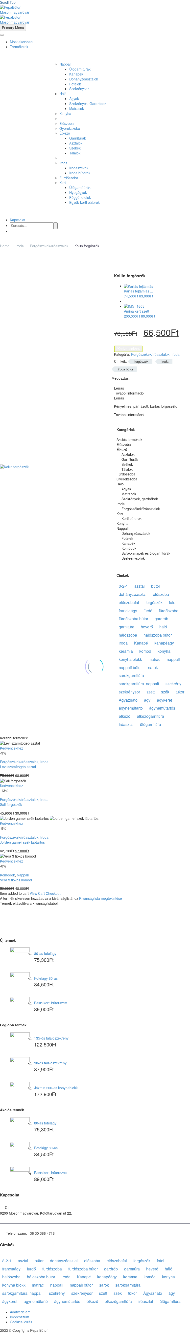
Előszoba (66, 123)
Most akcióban (21, 41)
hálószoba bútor (157, 635)
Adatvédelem (20, 1311)
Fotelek (75, 83)
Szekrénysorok (133, 558)
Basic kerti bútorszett (50, 1002)
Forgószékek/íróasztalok (49, 245)
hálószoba (128, 635)
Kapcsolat (17, 219)
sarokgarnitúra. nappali (139, 683)
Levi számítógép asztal (18, 766)
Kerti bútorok (131, 518)
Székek (75, 147)
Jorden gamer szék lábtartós (22, 842)
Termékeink (19, 46)
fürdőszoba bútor (133, 618)
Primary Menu (13, 27)
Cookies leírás (21, 1321)
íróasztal (126, 724)
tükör (180, 692)
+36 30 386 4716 (41, 1233)
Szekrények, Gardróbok (87, 103)
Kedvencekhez (128, 348)
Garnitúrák (77, 138)
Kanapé (141, 643)
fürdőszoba (168, 610)
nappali (173, 659)
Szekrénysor (79, 88)
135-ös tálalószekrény (51, 1038)
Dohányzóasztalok (83, 78)
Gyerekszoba (69, 128)
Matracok (76, 108)
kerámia (126, 651)
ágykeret (164, 700)
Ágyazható (128, 700)
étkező (124, 716)
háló (163, 627)
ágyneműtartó (131, 708)
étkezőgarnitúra (150, 716)
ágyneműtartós (162, 708)
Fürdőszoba (68, 177)
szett (150, 692)
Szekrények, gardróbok (139, 499)
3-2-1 (123, 586)
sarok (153, 667)
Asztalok (75, 143)
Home (4, 245)
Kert (62, 182)
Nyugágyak (78, 192)
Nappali (65, 64)
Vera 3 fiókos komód (16, 879)
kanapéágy (164, 643)
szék (165, 692)
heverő (147, 627)
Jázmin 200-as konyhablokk (56, 1087)
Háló (63, 93)
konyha (164, 651)
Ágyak (74, 98)
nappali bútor (130, 667)
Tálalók (74, 152)
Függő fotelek (80, 197)
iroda (165, 361)
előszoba (161, 594)
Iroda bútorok (79, 172)
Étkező (64, 133)
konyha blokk (130, 659)
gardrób (161, 618)
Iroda (63, 162)
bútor (155, 586)
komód (145, 651)
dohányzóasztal (132, 594)
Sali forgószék (11, 804)
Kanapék (76, 74)
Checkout (53, 893)
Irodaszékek (78, 167)
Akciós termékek (129, 439)
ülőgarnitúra (150, 724)
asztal (139, 586)
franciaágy (128, 610)
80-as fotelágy (45, 953)
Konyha (65, 113)
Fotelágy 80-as (46, 978)
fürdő (147, 610)
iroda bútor (125, 369)
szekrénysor (129, 692)
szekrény (173, 683)
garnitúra (126, 627)
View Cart (37, 893)
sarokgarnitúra (131, 675)
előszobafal (129, 602)
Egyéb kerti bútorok (84, 202)
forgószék (141, 361)
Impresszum (19, 1316)
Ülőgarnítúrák (80, 69)
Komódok (128, 548)
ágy (147, 700)
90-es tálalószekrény (50, 1062)
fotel (172, 602)
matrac (154, 659)
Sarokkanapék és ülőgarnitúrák (145, 553)
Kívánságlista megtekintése (100, 898)
